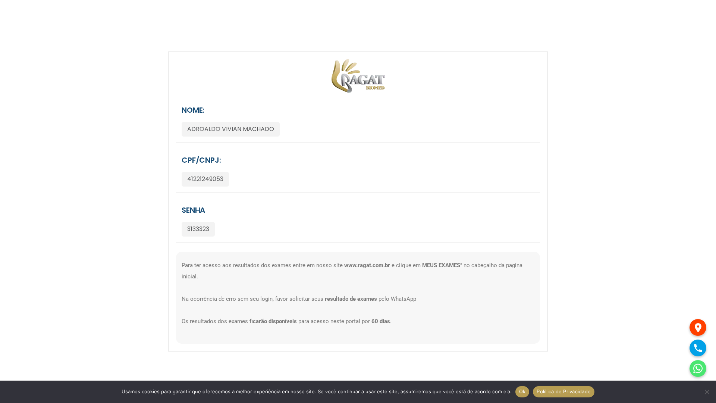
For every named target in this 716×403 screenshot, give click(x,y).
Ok (522, 391)
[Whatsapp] (698, 368)
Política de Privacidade (564, 391)
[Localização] (698, 327)
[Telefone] (698, 348)
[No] (706, 392)
